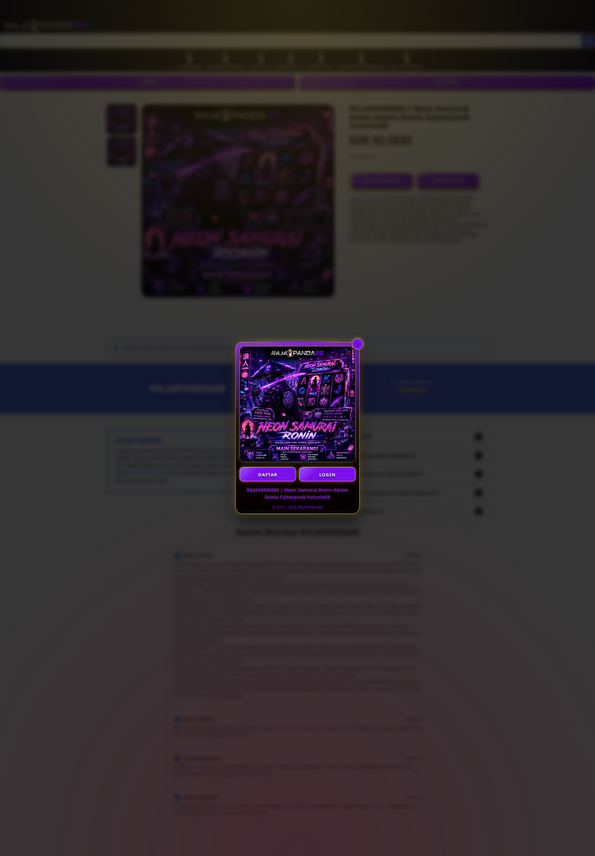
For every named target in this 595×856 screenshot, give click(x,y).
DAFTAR (267, 474)
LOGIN (327, 474)
